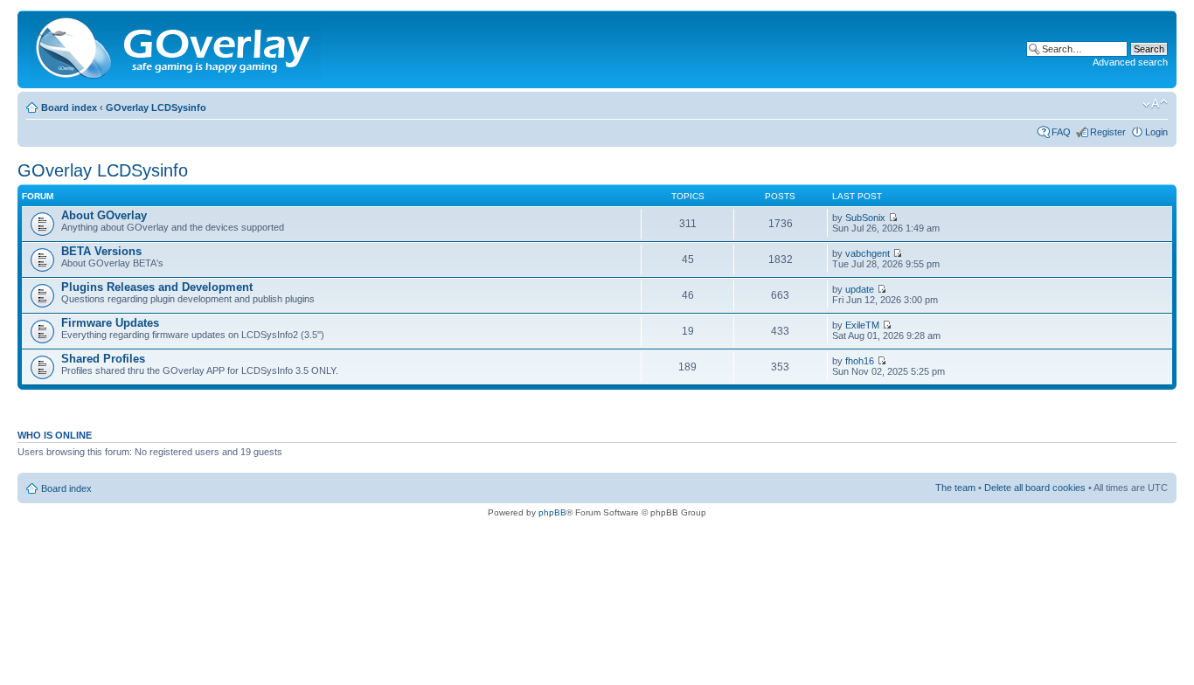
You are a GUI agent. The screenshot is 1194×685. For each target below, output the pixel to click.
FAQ (1061, 132)
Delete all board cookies (1035, 487)
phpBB (552, 512)
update (859, 289)
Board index (69, 107)
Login (1156, 132)
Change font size (1155, 104)
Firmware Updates (110, 322)
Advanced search (1130, 62)
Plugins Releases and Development (157, 287)
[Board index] (177, 49)
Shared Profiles (103, 358)
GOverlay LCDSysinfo (156, 107)
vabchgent (867, 253)
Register (1108, 132)
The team (955, 487)
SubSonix (865, 217)
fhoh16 (859, 361)
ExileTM (862, 325)
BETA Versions (101, 251)
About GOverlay (104, 215)
